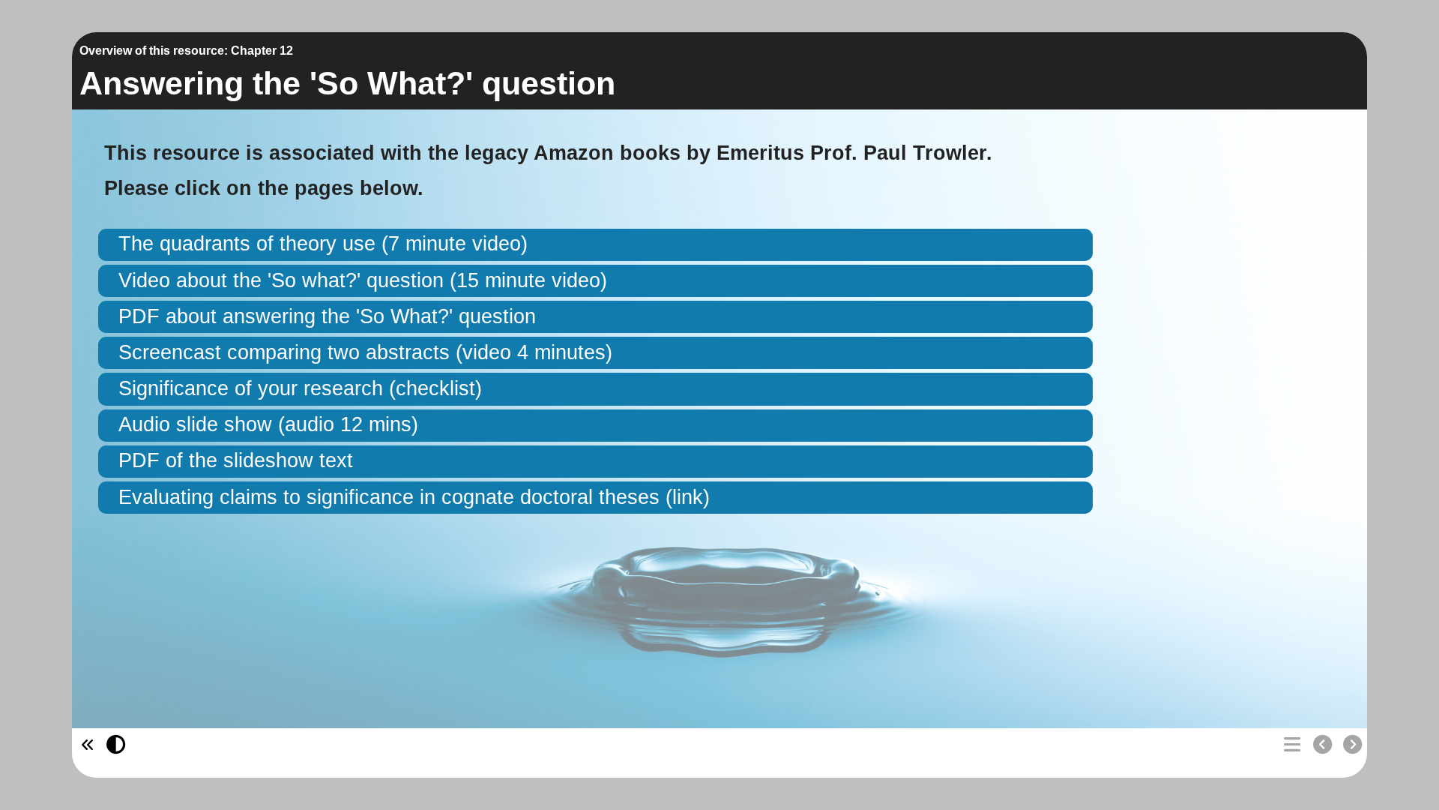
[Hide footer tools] (85, 745)
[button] (595, 245)
